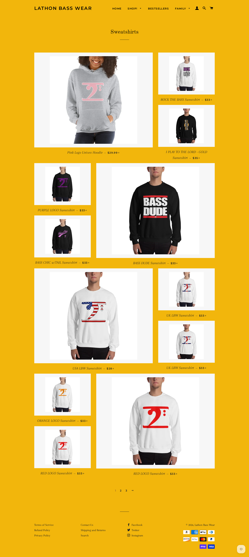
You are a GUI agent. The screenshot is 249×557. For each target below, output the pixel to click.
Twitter (135, 530)
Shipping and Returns (93, 530)
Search (85, 535)
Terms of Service (44, 525)
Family (181, 8)
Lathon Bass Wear (63, 8)
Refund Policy (42, 530)
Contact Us (87, 525)
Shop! (133, 8)
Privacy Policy (42, 535)
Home (117, 8)
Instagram (137, 535)
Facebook (136, 525)
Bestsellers (158, 8)
